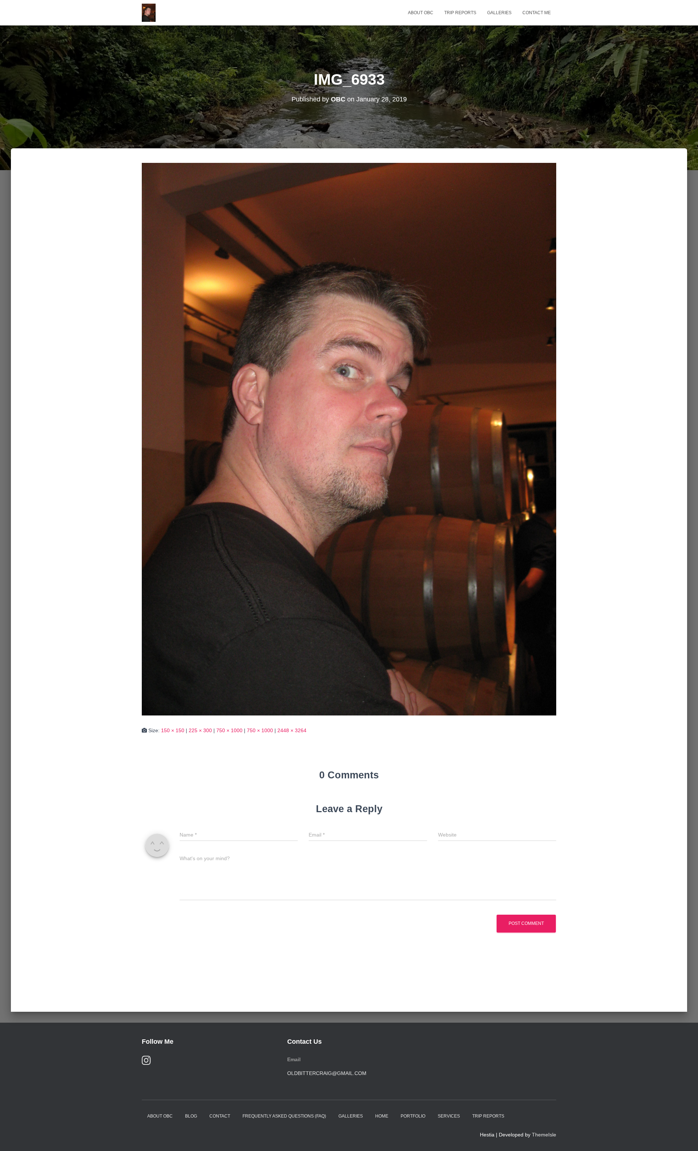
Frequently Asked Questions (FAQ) (284, 1116)
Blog (191, 1116)
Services (449, 1116)
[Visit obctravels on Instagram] (146, 1062)
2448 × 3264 (291, 730)
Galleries (499, 12)
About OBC (420, 12)
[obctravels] (148, 13)
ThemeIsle (544, 1135)
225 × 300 (200, 730)
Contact (219, 1116)
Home (381, 1116)
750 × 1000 (229, 730)
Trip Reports (460, 12)
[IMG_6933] (349, 439)
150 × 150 (172, 730)
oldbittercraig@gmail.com (326, 1073)
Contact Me (536, 12)
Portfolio (413, 1116)
